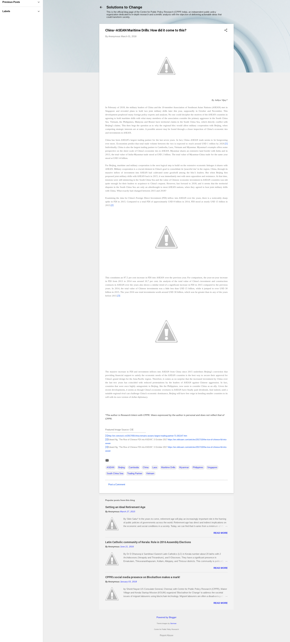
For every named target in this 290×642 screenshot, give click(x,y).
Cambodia (134, 467)
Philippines (198, 467)
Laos (154, 467)
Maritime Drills (168, 467)
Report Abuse (166, 635)
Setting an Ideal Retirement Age (125, 507)
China (145, 467)
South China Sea (115, 473)
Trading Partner (134, 473)
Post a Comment (116, 484)
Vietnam (150, 473)
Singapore (212, 467)
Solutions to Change (124, 7)
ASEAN (110, 467)
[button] (226, 30)
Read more (221, 533)
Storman (173, 623)
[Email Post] (107, 461)
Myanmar (184, 467)
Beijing (121, 467)
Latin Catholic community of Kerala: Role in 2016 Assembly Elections (148, 542)
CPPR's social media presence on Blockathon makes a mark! (142, 577)
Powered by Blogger (166, 617)
